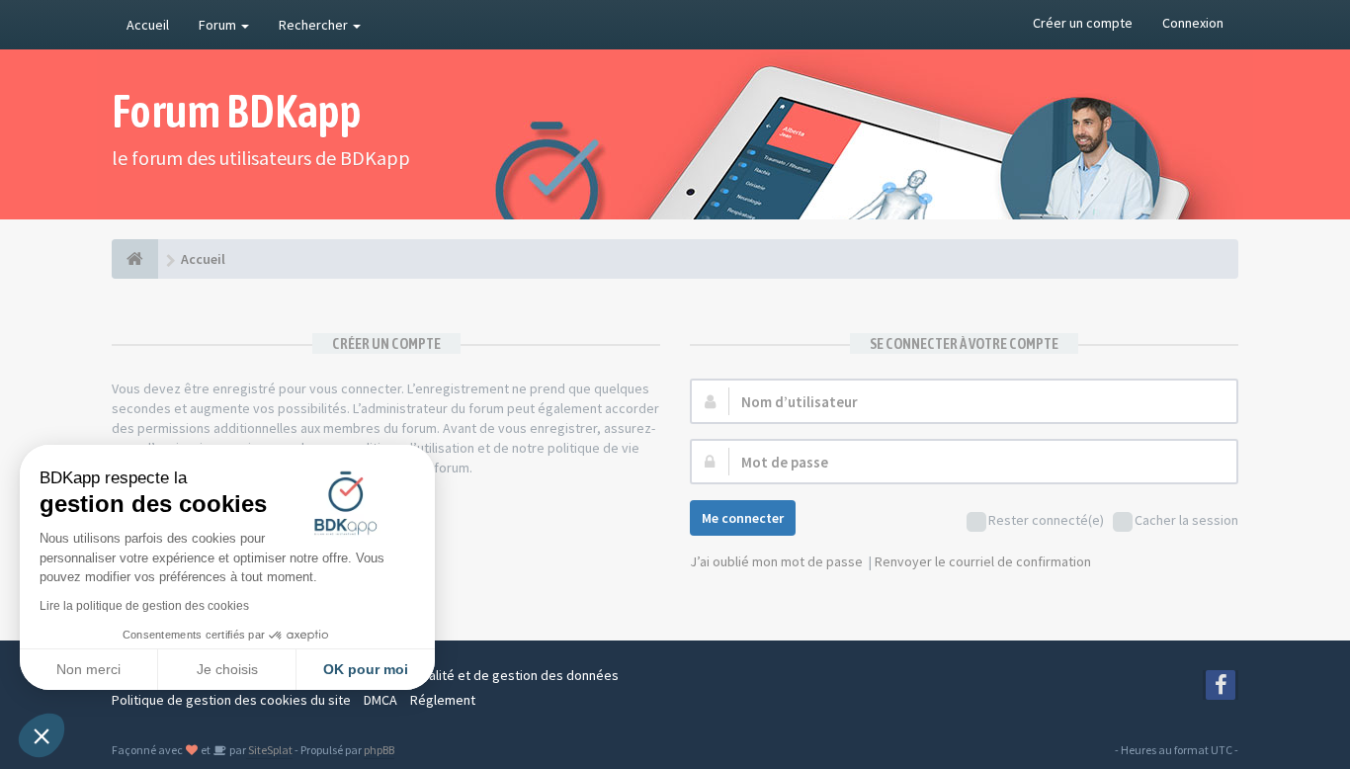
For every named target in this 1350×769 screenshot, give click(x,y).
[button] (41, 735)
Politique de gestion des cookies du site (231, 700)
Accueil (148, 25)
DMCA (380, 700)
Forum (219, 25)
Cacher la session (1186, 520)
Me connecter (743, 518)
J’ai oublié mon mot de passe (776, 561)
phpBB (379, 749)
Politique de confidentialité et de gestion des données (457, 675)
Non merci (88, 669)
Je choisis (227, 669)
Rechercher (315, 25)
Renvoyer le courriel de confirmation (983, 561)
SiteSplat (269, 749)
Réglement (442, 700)
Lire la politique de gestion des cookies (144, 606)
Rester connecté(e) (1046, 520)
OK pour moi (365, 669)
